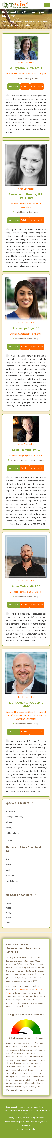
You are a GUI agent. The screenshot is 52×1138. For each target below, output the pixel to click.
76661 (8, 908)
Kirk (7, 859)
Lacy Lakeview (12, 881)
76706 (8, 917)
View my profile (37, 86)
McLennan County (23, 989)
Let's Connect (14, 86)
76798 (8, 913)
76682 (8, 903)
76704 (8, 922)
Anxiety (9, 827)
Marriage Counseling (14, 816)
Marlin (8, 870)
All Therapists (11, 811)
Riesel (8, 864)
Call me (26, 86)
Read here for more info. (26, 1129)
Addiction (10, 822)
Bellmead (10, 875)
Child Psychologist (13, 833)
